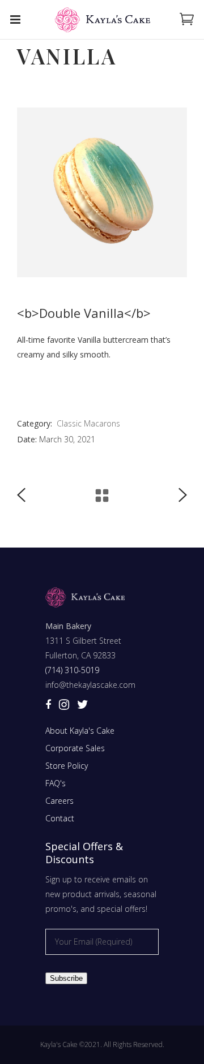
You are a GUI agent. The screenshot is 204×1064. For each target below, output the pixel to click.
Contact (59, 818)
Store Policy (66, 765)
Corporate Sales (75, 748)
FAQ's (55, 783)
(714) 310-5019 (72, 670)
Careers (59, 800)
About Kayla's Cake (79, 730)
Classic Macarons (88, 423)
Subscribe (66, 978)
